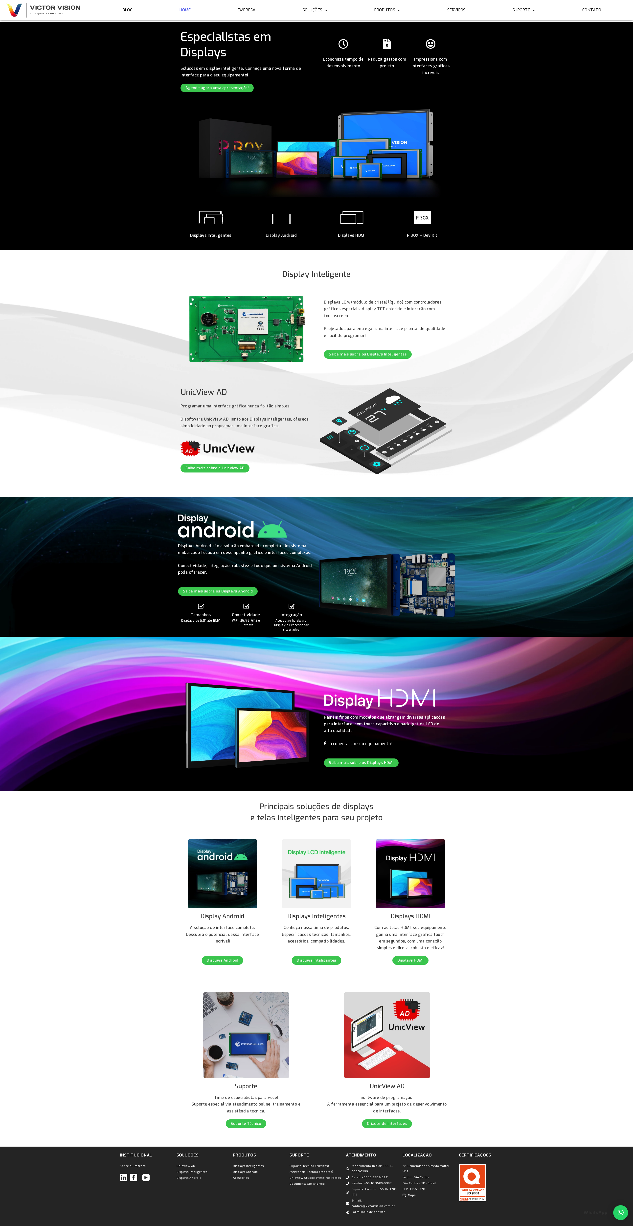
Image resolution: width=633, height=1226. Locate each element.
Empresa (247, 10)
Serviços (456, 10)
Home (185, 10)
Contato (591, 10)
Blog (128, 10)
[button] (620, 1212)
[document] (316, 1213)
